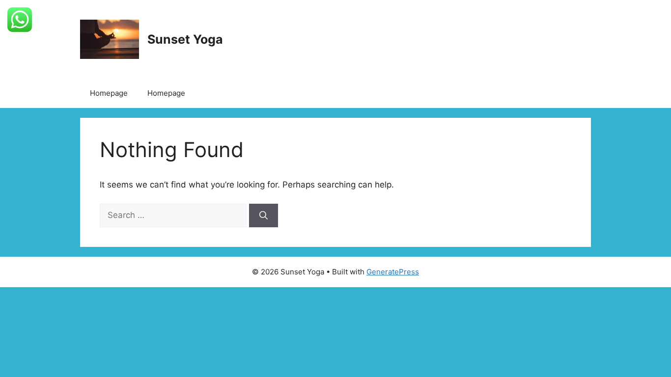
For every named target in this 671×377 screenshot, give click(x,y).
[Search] (263, 215)
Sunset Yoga (185, 39)
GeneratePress (392, 271)
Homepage (109, 93)
